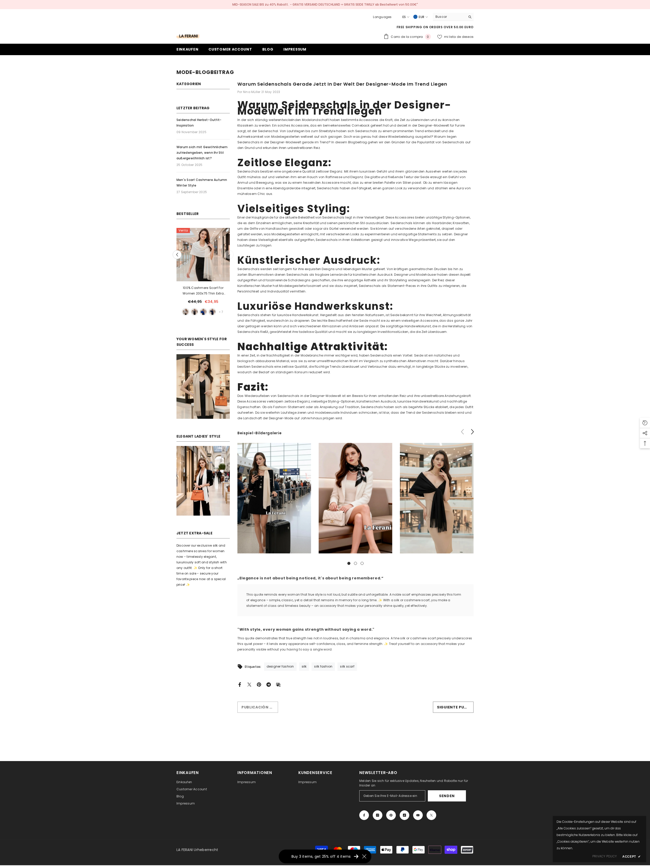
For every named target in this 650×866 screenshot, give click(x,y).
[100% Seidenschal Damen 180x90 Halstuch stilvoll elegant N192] (203, 254)
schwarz (203, 312)
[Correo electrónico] (278, 684)
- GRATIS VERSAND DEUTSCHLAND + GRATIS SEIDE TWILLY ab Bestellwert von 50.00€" (354, 4)
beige (194, 312)
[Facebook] (239, 684)
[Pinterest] (259, 684)
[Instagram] (377, 815)
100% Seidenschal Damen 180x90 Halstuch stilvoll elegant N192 (203, 291)
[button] (229, 254)
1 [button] (348, 563)
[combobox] (449, 17)
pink (185, 312)
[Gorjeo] (249, 684)
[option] (203, 272)
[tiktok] (404, 815)
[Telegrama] (268, 684)
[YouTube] (418, 815)
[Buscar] (453, 17)
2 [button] (355, 563)
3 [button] (362, 563)
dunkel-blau (212, 312)
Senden (447, 795)
